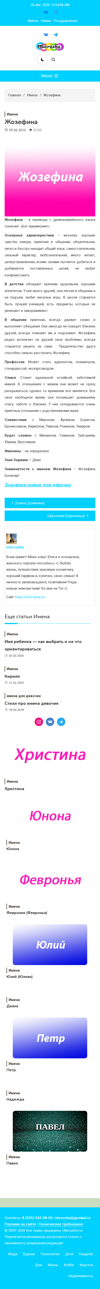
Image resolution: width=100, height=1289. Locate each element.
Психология (50, 1254)
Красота (86, 1265)
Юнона (13, 848)
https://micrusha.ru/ (30, 597)
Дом (38, 1265)
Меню (47, 75)
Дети (69, 1254)
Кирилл (12, 676)
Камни (46, 21)
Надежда (15, 1099)
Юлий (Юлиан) (20, 976)
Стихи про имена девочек (32, 703)
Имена (33, 21)
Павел (12, 1163)
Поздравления (65, 21)
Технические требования (61, 1224)
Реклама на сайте (20, 1224)
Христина (14, 789)
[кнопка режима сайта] (42, 59)
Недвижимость (81, 1276)
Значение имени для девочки (38, 485)
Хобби (69, 1265)
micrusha (15, 547)
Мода (12, 1254)
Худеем (29, 1254)
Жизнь (53, 1265)
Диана (12, 1006)
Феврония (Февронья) (27, 912)
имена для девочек (24, 696)
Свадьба (86, 1254)
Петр (11, 1070)
